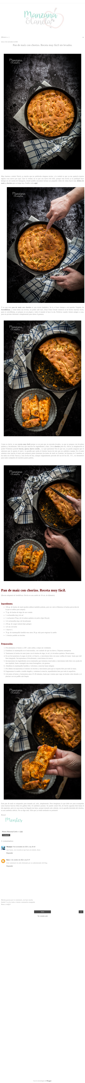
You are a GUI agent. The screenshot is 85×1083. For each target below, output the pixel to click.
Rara (8, 860)
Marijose (9, 847)
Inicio (42, 912)
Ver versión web (43, 916)
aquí (35, 183)
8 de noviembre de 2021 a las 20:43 (24, 847)
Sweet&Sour (5, 310)
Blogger (48, 1081)
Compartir (6, 835)
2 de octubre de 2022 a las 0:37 (20, 860)
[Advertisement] (42, 923)
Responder (9, 853)
